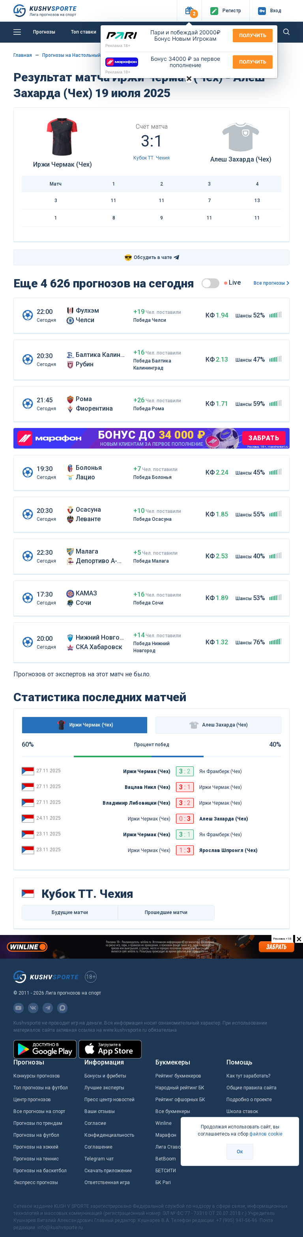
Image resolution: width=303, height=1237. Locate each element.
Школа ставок (242, 1111)
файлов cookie (265, 1134)
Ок (240, 1151)
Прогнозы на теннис (36, 1159)
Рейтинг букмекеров (178, 1076)
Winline (163, 1123)
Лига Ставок (169, 1147)
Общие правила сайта (251, 1088)
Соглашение (98, 1147)
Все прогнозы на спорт (39, 1111)
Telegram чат (99, 1159)
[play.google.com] (45, 1049)
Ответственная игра (107, 1182)
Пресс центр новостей (109, 1099)
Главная (22, 55)
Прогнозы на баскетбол (40, 1170)
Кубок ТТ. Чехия (151, 158)
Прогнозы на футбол (36, 1135)
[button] (189, 11)
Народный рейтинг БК (179, 1088)
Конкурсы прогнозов (36, 1076)
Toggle (210, 283)
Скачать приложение (108, 1170)
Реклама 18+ (118, 45)
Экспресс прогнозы (35, 1182)
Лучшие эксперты (104, 1088)
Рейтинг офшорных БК (180, 1099)
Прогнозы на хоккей (35, 1147)
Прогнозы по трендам (37, 1123)
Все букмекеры (172, 1111)
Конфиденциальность (109, 1135)
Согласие (95, 1123)
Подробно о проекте (249, 1099)
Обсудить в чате (148, 257)
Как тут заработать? (248, 1076)
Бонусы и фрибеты (105, 1076)
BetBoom (165, 1159)
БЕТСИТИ (165, 1170)
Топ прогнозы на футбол (40, 1088)
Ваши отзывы (99, 1111)
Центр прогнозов (32, 1099)
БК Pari (163, 1182)
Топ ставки (83, 32)
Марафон (165, 1135)
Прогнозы (44, 32)
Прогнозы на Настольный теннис (80, 55)
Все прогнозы (269, 283)
